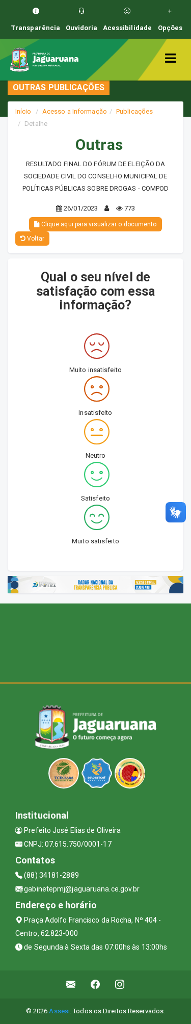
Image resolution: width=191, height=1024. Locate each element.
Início (23, 111)
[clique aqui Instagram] (120, 984)
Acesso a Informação (74, 111)
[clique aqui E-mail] (71, 984)
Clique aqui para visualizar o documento (98, 224)
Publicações (134, 111)
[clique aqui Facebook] (95, 984)
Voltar (34, 238)
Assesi (59, 1011)
